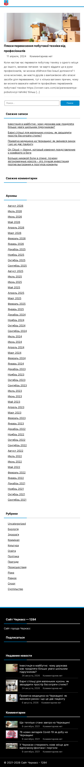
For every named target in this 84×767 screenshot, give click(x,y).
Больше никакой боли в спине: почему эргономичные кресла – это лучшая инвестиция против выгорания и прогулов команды (38, 161)
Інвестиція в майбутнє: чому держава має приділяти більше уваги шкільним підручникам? (41, 125)
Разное (12, 578)
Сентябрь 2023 (17, 385)
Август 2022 (15, 450)
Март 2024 (14, 352)
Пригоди (13, 561)
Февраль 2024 (17, 358)
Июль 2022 (15, 456)
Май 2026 (14, 222)
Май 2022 (14, 467)
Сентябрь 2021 (17, 499)
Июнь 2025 (15, 281)
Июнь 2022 (15, 461)
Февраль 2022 (17, 472)
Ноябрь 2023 (16, 374)
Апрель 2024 (16, 347)
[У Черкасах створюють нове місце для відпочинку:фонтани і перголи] (12, 746)
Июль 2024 (15, 336)
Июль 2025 (15, 276)
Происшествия (17, 567)
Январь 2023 (16, 423)
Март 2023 (14, 412)
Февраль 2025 (17, 303)
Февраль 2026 (17, 238)
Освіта (12, 550)
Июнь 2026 (15, 216)
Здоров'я (13, 534)
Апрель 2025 (16, 292)
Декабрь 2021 (16, 483)
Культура (13, 545)
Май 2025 (14, 287)
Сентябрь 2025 (17, 265)
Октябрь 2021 (16, 494)
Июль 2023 (15, 390)
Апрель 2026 (16, 227)
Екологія (13, 529)
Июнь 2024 (15, 341)
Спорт (11, 583)
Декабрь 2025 (17, 249)
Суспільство (15, 588)
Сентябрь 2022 (17, 445)
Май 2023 (14, 401)
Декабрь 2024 (17, 314)
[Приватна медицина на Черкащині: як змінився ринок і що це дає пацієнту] (12, 698)
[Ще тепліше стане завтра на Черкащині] (12, 724)
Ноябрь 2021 (16, 488)
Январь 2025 (16, 309)
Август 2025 (15, 271)
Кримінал (14, 539)
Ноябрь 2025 (16, 254)
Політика (13, 556)
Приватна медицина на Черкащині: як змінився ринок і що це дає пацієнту (43, 697)
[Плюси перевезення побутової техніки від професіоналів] (42, 41)
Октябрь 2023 (16, 379)
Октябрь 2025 (16, 260)
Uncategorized (17, 523)
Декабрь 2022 (17, 428)
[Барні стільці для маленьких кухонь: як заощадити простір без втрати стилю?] (12, 685)
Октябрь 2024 (16, 325)
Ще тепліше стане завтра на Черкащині (45, 722)
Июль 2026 (15, 211)
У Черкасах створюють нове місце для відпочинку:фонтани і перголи (44, 746)
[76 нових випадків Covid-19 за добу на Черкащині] (12, 734)
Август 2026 (15, 205)
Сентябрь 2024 (17, 330)
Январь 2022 (16, 477)
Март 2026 (14, 232)
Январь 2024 (16, 363)
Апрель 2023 (16, 407)
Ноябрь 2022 (16, 434)
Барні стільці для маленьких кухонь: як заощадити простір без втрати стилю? (39, 134)
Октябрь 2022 (16, 439)
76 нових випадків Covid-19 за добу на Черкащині (44, 733)
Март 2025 (14, 298)
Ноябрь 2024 (16, 320)
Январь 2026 (16, 243)
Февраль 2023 (17, 418)
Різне (11, 572)
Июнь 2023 (15, 396)
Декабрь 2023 (17, 369)
